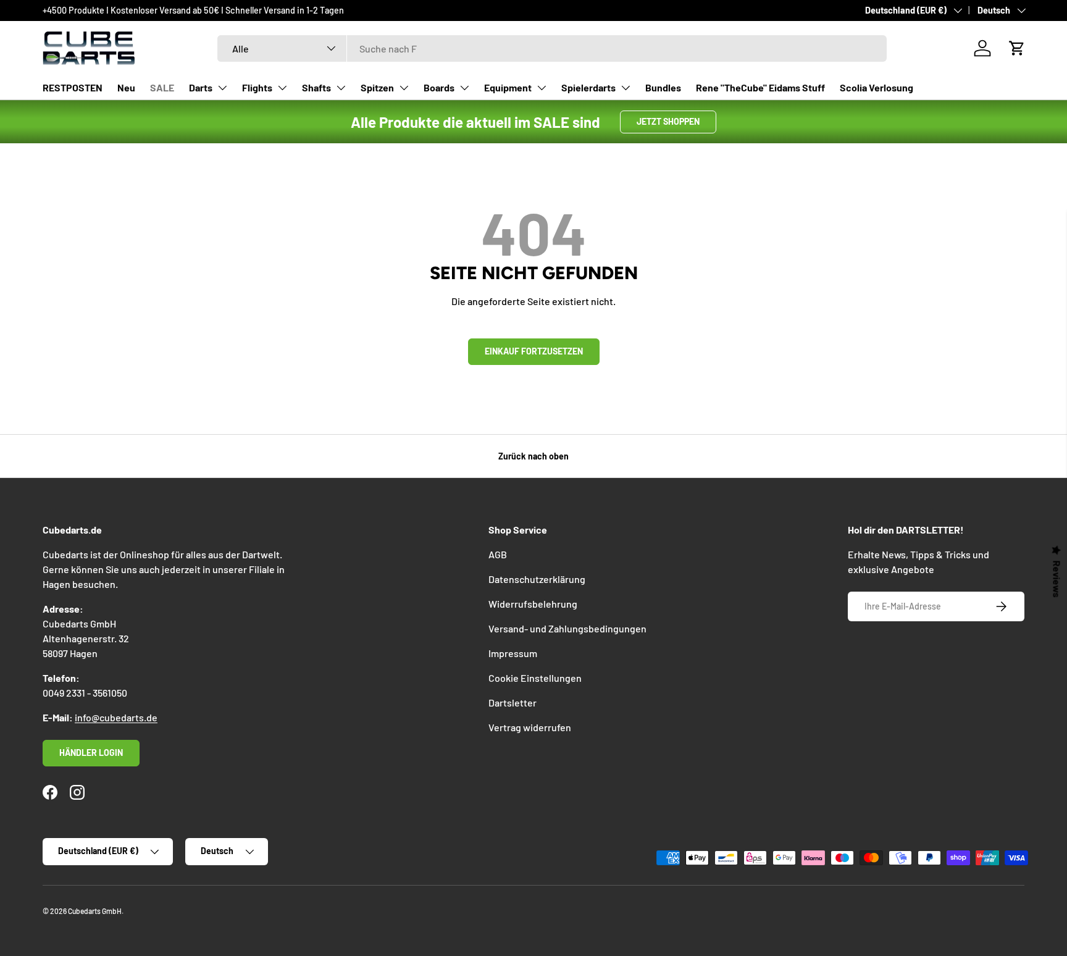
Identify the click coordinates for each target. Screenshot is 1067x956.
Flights (257, 87)
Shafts (316, 87)
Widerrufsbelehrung (532, 604)
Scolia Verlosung (876, 87)
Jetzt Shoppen (668, 121)
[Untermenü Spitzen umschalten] (403, 87)
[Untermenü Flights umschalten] (282, 87)
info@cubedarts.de (116, 717)
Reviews (1057, 578)
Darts (200, 87)
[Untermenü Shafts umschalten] (340, 87)
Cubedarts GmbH (95, 911)
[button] (1017, 48)
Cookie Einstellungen (535, 678)
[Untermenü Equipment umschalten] (541, 87)
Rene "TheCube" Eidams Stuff (760, 87)
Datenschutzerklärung (536, 579)
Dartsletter (512, 702)
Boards (439, 87)
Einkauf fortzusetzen (534, 351)
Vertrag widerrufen (529, 727)
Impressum (512, 653)
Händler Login (91, 752)
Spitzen (377, 87)
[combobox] (552, 48)
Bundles (663, 87)
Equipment (508, 87)
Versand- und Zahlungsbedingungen (567, 628)
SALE (162, 87)
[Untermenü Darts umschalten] (222, 87)
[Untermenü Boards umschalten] (464, 87)
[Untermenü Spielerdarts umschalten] (625, 87)
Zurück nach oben (533, 456)
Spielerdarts (588, 87)
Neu (126, 87)
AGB (497, 554)
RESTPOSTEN (73, 87)
